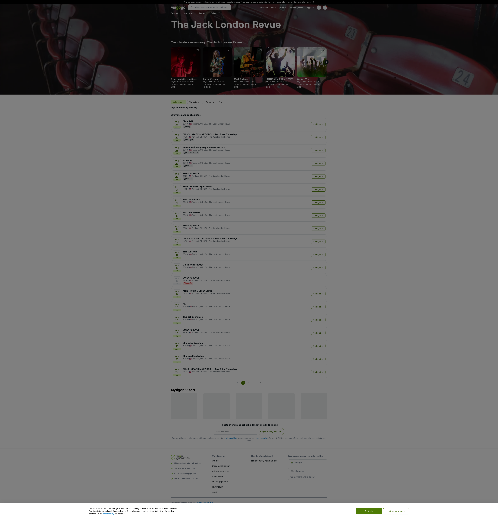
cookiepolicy (108, 514)
